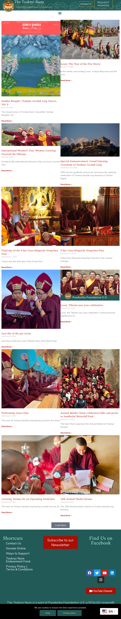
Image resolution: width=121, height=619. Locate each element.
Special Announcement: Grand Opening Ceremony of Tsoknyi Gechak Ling (84, 163)
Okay (47, 613)
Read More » (6, 121)
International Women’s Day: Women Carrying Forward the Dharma (28, 152)
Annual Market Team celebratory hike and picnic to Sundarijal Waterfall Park (89, 414)
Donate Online (16, 548)
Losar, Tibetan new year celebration (81, 305)
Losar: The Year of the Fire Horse (80, 64)
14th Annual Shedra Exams (76, 499)
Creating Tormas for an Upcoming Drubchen (28, 499)
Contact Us (13, 543)
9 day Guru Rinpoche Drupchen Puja (82, 251)
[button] (59, 12)
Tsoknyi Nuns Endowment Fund (18, 559)
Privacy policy (69, 613)
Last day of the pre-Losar (16, 333)
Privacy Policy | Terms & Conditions (19, 567)
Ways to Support (18, 553)
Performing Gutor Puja (15, 413)
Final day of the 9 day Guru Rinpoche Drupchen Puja (29, 252)
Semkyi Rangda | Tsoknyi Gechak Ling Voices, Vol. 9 (29, 102)
